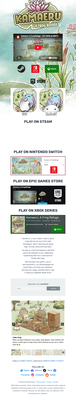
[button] (13, 324)
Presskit (55, 382)
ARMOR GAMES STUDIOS (53, 361)
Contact (49, 382)
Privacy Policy (41, 382)
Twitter (26, 370)
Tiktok (49, 370)
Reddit (53, 375)
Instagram (39, 375)
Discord (38, 370)
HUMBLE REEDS (25, 361)
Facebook (25, 375)
